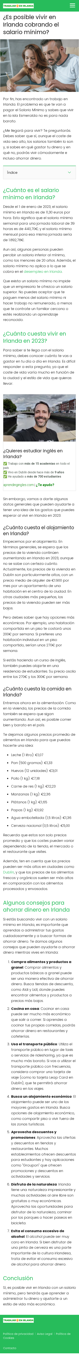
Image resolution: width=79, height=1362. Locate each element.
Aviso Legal (44, 1334)
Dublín (8, 872)
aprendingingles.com (18, 485)
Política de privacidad (18, 1334)
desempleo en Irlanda (43, 271)
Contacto (9, 1348)
